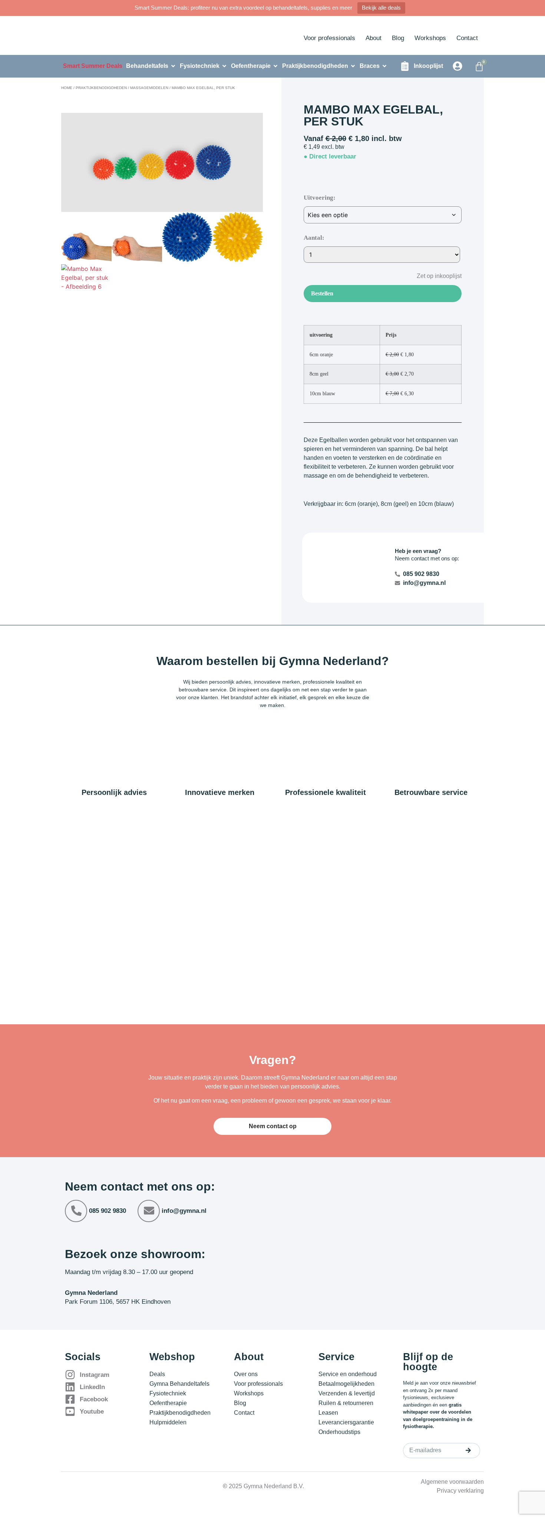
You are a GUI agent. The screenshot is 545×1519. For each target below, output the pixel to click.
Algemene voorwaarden (452, 1482)
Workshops (430, 38)
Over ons (246, 1374)
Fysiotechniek (167, 1393)
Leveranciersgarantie (346, 1422)
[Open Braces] (384, 66)
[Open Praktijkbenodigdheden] (353, 66)
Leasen (328, 1413)
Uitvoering (318, 197)
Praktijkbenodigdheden (101, 88)
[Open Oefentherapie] (275, 66)
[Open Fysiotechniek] (224, 66)
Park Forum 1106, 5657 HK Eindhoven (118, 1301)
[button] (434, 276)
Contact (467, 38)
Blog (398, 38)
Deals (157, 1374)
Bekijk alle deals (381, 7)
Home (66, 88)
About (374, 38)
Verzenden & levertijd (346, 1393)
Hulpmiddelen (167, 1422)
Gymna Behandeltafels (179, 1384)
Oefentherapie (168, 1403)
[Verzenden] (468, 1450)
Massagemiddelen (149, 88)
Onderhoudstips (339, 1432)
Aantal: (314, 238)
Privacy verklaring (460, 1490)
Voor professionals (329, 38)
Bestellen (322, 293)
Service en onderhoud (347, 1374)
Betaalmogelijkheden (346, 1384)
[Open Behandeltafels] (173, 66)
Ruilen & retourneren (345, 1403)
